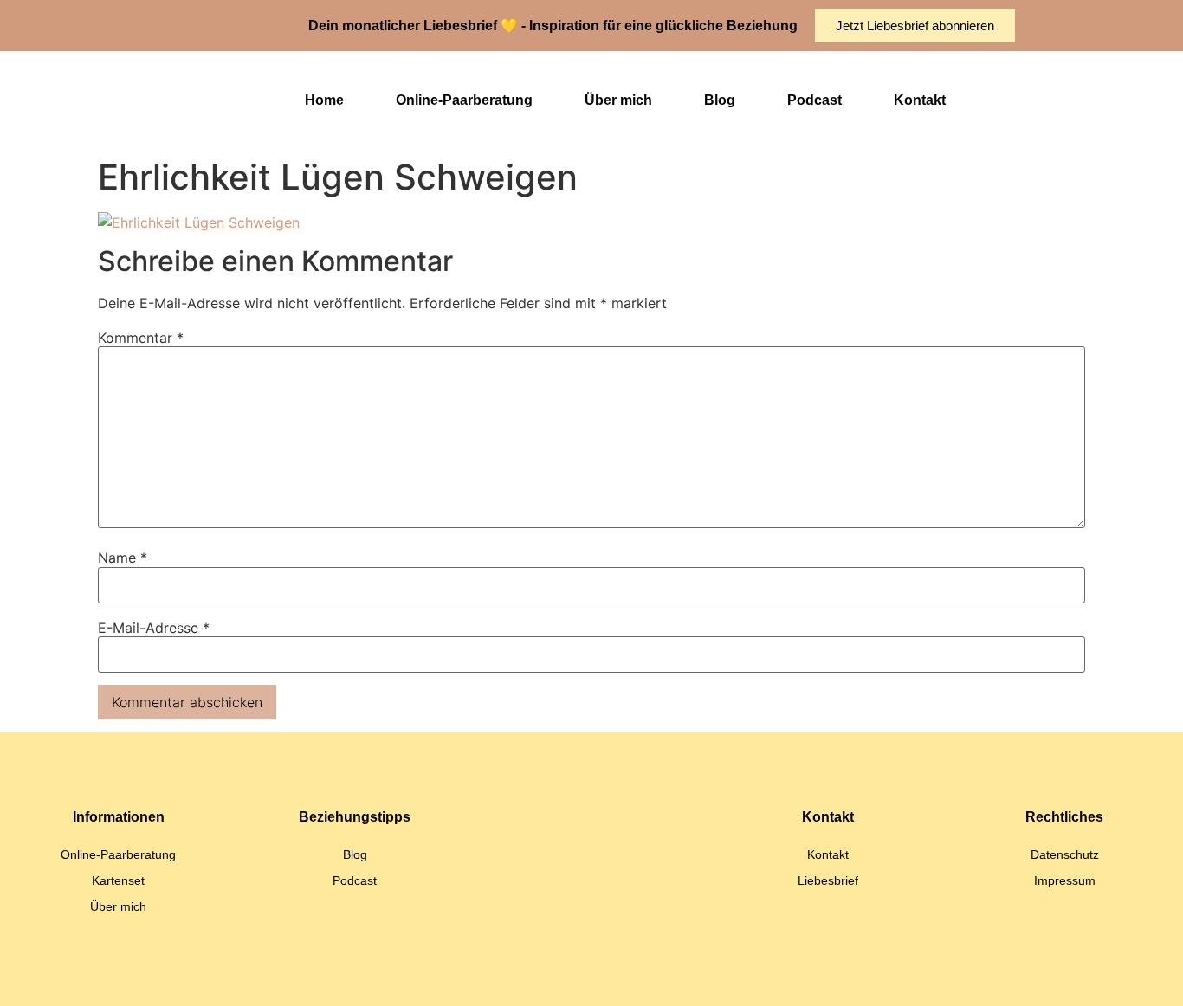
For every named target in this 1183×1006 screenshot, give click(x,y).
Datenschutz (1065, 854)
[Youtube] (613, 975)
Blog (719, 100)
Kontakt (920, 100)
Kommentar (141, 338)
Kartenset (118, 880)
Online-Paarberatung (464, 100)
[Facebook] (656, 975)
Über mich (618, 100)
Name (122, 557)
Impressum (1065, 880)
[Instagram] (570, 975)
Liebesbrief (828, 880)
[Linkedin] (526, 975)
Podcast (814, 100)
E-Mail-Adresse (154, 628)
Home (324, 100)
